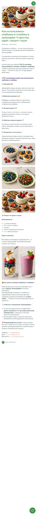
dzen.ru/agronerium (13, 334)
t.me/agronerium (15, 332)
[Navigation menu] (33, 3)
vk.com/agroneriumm (17, 336)
